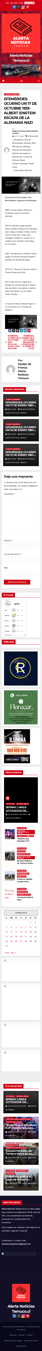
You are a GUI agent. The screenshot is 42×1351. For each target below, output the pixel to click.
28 (26, 941)
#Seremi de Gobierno (21, 153)
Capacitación (22, 836)
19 (16, 936)
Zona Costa (22, 876)
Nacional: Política (24, 894)
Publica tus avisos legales (13, 1340)
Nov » (13, 953)
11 (11, 932)
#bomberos (18, 140)
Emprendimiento (23, 873)
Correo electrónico (13, 554)
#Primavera (17, 146)
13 (21, 932)
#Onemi (27, 143)
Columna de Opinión (31, 1340)
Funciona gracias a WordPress (13, 1326)
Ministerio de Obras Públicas (24, 857)
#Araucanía (33, 136)
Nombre (8, 540)
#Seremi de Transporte (22, 157)
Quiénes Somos (21, 1346)
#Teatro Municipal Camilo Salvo (23, 165)
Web (6, 568)
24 (6, 941)
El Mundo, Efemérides (12, 94)
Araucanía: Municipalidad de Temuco (23, 832)
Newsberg (33, 1326)
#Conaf (27, 140)
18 (11, 936)
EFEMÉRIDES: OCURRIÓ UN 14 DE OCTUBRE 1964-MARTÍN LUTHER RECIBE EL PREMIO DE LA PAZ (27, 342)
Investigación (22, 891)
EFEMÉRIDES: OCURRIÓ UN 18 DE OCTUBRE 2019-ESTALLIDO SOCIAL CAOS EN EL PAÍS (14, 342)
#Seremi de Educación (21, 150)
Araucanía (13, 1335)
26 (16, 941)
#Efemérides (17, 143)
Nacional (21, 1335)
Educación (21, 851)
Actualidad (10, 804)
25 (11, 941)
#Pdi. (34, 143)
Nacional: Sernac (23, 804)
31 (7, 946)
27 (21, 941)
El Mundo (29, 1335)
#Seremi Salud (18, 160)
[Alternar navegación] (21, 80)
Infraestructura (24, 854)
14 (26, 932)
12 (16, 932)
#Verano (28, 170)
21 (26, 936)
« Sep (6, 953)
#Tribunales (18, 170)
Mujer (31, 836)
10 (7, 932)
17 (7, 936)
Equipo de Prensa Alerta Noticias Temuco (25, 132)
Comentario (9, 494)
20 (21, 936)
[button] (39, 81)
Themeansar (21, 1329)
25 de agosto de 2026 (17, 814)
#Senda (26, 146)
